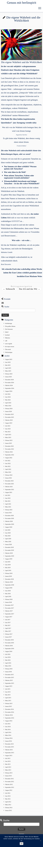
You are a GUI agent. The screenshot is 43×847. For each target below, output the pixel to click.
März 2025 (8, 371)
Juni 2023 (8, 429)
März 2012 (8, 804)
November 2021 (9, 483)
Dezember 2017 (9, 605)
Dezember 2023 (9, 414)
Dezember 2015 (9, 674)
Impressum (21, 833)
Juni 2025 (8, 362)
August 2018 (8, 588)
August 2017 (8, 616)
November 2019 (9, 550)
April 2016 (8, 663)
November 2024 (9, 382)
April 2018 (8, 596)
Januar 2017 (8, 637)
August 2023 (8, 423)
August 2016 (8, 651)
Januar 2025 (8, 376)
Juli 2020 (7, 530)
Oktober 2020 (9, 521)
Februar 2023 (8, 440)
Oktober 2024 (9, 385)
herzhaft (7, 335)
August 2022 (8, 457)
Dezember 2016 (9, 640)
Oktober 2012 (9, 784)
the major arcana (9, 346)
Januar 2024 (8, 411)
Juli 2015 (7, 689)
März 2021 (8, 507)
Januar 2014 (8, 741)
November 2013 (9, 747)
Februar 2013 (8, 773)
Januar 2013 (8, 776)
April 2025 (8, 368)
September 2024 (9, 388)
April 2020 (8, 538)
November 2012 (9, 781)
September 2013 (9, 752)
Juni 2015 (8, 692)
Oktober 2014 (9, 715)
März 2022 (8, 472)
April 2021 (8, 504)
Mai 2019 (7, 567)
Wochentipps (8, 352)
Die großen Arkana (10, 326)
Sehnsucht (9, 289)
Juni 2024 (8, 397)
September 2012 (9, 787)
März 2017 (8, 631)
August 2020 (8, 527)
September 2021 (9, 489)
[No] (41, 841)
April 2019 (8, 570)
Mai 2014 (7, 729)
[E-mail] (3, 303)
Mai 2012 (7, 799)
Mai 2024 (7, 400)
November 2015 (9, 677)
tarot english (8, 343)
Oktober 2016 (9, 645)
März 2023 (8, 437)
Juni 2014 (8, 726)
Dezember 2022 (9, 446)
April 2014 (8, 732)
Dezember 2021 (9, 481)
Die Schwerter (9, 329)
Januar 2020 (8, 544)
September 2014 (9, 718)
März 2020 (8, 541)
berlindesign (8, 323)
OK (21, 844)
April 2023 (8, 434)
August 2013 (8, 755)
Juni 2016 (8, 657)
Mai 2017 (7, 625)
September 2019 (9, 556)
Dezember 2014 (9, 709)
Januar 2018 (8, 602)
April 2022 (8, 469)
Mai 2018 (7, 593)
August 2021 (8, 492)
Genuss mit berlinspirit (21, 2)
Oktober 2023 (9, 420)
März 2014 (8, 735)
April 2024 (8, 403)
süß (6, 340)
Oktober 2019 (9, 553)
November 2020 (9, 518)
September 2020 (9, 524)
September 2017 (9, 614)
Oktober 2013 (9, 749)
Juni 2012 (8, 796)
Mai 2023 (7, 431)
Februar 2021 (8, 509)
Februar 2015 (8, 703)
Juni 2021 (8, 498)
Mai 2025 (7, 365)
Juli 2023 (7, 426)
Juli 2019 (7, 562)
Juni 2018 (8, 590)
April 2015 (8, 697)
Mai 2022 (7, 466)
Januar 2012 (8, 810)
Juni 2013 (8, 761)
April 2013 (8, 767)
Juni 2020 (8, 533)
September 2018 (9, 585)
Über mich (8, 349)
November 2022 (9, 449)
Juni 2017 (8, 622)
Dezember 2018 (9, 579)
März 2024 (8, 405)
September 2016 (9, 648)
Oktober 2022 (9, 452)
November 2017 (9, 608)
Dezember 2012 (9, 778)
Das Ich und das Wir (29, 289)
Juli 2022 (7, 460)
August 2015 (8, 686)
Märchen (7, 338)
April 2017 (8, 628)
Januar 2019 (8, 576)
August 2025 (8, 359)
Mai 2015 (7, 695)
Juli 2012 (7, 793)
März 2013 (8, 770)
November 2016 (9, 643)
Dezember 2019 (9, 547)
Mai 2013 (7, 764)
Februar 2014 (8, 738)
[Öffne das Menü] (39, 8)
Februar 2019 (8, 573)
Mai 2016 (7, 660)
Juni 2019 (8, 564)
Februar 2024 (8, 408)
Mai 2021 (7, 501)
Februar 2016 (8, 669)
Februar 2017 (8, 634)
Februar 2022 (8, 475)
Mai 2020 (7, 536)
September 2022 (9, 455)
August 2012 (8, 790)
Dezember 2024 (9, 379)
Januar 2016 (8, 671)
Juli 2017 (7, 619)
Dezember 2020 (9, 515)
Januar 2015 (8, 706)
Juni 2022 (8, 463)
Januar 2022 (8, 478)
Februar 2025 (8, 374)
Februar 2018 (8, 599)
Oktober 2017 (9, 611)
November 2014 (9, 712)
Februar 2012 (8, 807)
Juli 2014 (7, 723)
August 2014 (8, 721)
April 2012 (8, 802)
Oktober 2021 (9, 486)
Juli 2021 (7, 495)
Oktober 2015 (9, 680)
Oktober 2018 (9, 582)
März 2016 (8, 666)
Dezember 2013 (9, 744)
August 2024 (8, 391)
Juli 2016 (7, 654)
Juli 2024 (7, 394)
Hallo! (7, 332)
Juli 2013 (7, 758)
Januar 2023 (8, 443)
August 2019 (8, 559)
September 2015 (9, 683)
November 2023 (9, 417)
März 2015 (8, 700)
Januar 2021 (8, 512)
